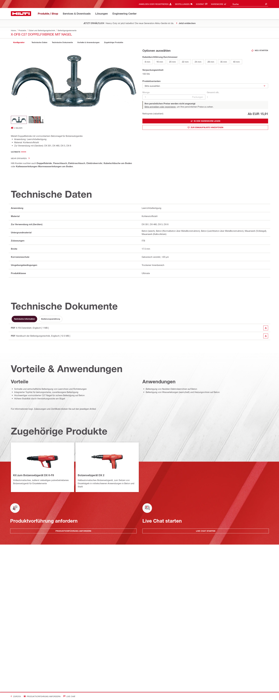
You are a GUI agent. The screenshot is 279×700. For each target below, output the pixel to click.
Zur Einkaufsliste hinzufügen (207, 127)
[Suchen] (266, 4)
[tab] (19, 42)
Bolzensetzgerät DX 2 (91, 475)
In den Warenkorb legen (207, 121)
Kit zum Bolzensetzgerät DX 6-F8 (33, 475)
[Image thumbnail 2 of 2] (36, 120)
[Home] (21, 13)
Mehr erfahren (19, 158)
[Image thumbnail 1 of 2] (19, 120)
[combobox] (249, 4)
